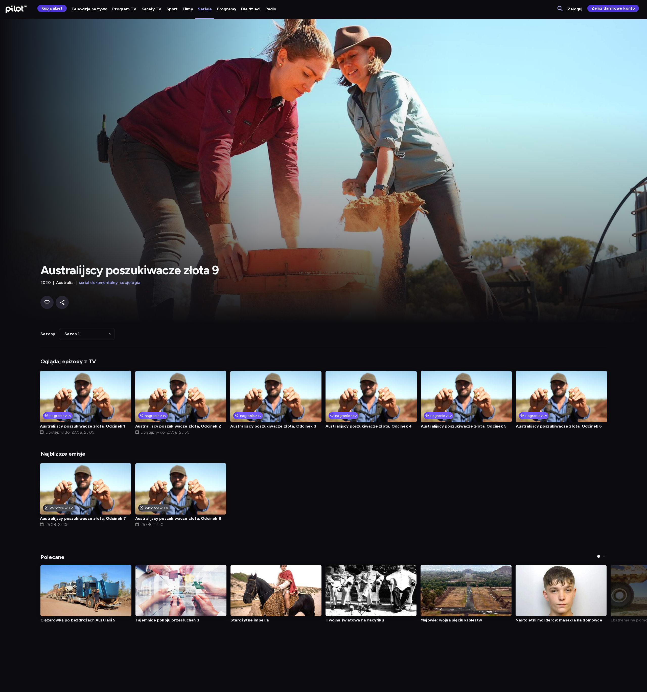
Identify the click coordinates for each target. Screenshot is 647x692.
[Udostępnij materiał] (62, 302)
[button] (87, 334)
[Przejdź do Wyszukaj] (560, 9)
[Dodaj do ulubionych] (47, 302)
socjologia (130, 282)
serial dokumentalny (98, 282)
